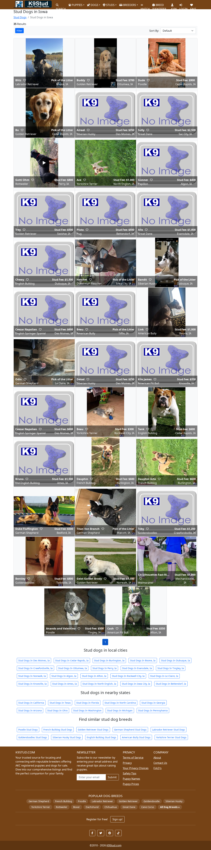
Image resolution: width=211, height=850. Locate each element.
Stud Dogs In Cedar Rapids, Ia (72, 660)
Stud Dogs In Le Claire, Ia (164, 676)
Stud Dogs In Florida (87, 702)
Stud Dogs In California (31, 702)
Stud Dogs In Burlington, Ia (109, 660)
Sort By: (154, 31)
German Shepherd (39, 801)
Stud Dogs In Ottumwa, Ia (72, 668)
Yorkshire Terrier (40, 807)
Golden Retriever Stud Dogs (93, 729)
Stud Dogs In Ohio (57, 710)
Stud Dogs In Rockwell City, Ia (128, 676)
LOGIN (183, 7)
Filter (19, 30)
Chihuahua (111, 807)
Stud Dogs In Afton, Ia (94, 676)
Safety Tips (129, 773)
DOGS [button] (94, 5)
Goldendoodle (152, 801)
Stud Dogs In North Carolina (120, 702)
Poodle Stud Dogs (28, 729)
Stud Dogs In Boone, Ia (142, 660)
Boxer (76, 807)
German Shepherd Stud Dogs (130, 729)
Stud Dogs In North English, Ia (99, 683)
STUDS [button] (110, 5)
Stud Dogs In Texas (60, 702)
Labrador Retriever (102, 801)
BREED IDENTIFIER (159, 5)
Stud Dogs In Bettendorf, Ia (171, 683)
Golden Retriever (128, 801)
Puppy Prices (131, 784)
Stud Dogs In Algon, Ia (63, 676)
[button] (24, 80)
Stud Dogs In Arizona (30, 710)
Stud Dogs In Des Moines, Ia (34, 660)
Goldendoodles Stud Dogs (32, 737)
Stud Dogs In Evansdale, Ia (137, 668)
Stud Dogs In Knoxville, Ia (32, 683)
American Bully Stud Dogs (136, 737)
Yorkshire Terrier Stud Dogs (171, 737)
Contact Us (160, 763)
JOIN (174, 7)
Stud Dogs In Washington (87, 710)
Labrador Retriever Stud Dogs (168, 729)
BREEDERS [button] (129, 5)
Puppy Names (131, 779)
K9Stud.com (113, 845)
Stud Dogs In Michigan (120, 710)
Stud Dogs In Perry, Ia (104, 668)
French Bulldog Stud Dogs (57, 729)
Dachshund (92, 807)
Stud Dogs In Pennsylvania (153, 710)
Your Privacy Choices (136, 768)
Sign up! (117, 819)
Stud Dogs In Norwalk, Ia (32, 676)
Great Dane (129, 807)
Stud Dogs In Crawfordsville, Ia (35, 668)
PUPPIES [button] (76, 5)
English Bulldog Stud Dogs (101, 737)
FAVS (193, 7)
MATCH (145, 7)
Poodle (82, 801)
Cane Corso (147, 807)
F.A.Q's (157, 768)
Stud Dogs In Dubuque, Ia (175, 660)
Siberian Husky (174, 801)
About (157, 757)
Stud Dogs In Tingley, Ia (170, 668)
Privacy (127, 763)
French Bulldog (63, 801)
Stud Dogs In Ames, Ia (64, 683)
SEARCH (61, 7)
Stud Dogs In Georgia (153, 702)
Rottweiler (61, 807)
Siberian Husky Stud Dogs (67, 737)
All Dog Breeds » (170, 807)
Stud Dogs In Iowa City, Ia (136, 683)
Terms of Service (133, 757)
